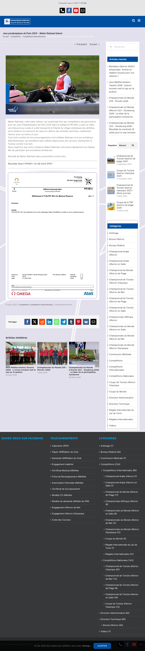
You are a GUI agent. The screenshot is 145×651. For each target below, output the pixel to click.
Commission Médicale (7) (113, 458)
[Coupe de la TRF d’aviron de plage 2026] (111, 204)
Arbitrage (114, 233)
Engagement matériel (62, 464)
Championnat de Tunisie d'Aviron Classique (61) (121, 568)
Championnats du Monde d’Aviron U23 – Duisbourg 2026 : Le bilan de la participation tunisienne (52, 371)
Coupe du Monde (117, 391)
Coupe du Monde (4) (115, 538)
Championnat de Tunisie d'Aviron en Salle (121, 309)
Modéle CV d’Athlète (62, 495)
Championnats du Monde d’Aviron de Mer (121, 337)
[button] (8, 360)
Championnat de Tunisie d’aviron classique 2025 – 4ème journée (125, 189)
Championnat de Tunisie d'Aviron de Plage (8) (121, 587)
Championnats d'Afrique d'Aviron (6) (121, 503)
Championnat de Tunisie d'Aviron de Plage (121, 300)
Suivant (93, 44)
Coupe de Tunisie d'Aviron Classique (122, 384)
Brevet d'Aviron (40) (113, 625)
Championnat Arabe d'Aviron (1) (121, 476)
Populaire (112, 145)
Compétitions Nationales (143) (118, 560)
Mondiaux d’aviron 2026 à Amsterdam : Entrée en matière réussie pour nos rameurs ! (81, 371)
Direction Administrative (121, 397)
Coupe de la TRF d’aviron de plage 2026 (125, 205)
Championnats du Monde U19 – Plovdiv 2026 (21, 368)
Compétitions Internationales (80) (120, 470)
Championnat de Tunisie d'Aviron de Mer (121, 290)
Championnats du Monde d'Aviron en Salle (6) (122, 512)
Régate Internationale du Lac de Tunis (121, 412)
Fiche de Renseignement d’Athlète (69, 476)
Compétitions (24, 305)
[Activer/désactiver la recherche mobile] (133, 20)
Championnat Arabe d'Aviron (119, 253)
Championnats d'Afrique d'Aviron (121, 319)
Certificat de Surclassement (66, 489)
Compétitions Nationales (121, 376)
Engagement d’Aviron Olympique (68, 513)
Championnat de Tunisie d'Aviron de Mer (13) (121, 577)
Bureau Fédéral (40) (111, 452)
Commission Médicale (120, 354)
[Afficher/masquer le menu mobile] (139, 20)
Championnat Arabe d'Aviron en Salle (119, 262)
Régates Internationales (121, 419)
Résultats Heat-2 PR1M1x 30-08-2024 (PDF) (30, 163)
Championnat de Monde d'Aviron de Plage (121, 272)
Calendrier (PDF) (60, 445)
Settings (86, 646)
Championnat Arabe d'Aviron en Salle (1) (121, 484)
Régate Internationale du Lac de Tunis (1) (121, 546)
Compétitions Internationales (41, 305)
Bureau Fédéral (116, 245)
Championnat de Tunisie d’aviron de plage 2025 (126, 159)
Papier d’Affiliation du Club (65, 452)
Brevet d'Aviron (116, 239)
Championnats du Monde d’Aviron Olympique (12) (122, 531)
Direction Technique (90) (113, 619)
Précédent (81, 44)
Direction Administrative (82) (115, 613)
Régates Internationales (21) (119, 554)
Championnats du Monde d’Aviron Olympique (121, 347)
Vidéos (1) (106, 631)
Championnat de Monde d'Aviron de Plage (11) (121, 493)
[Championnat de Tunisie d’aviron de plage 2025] (111, 158)
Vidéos (112, 425)
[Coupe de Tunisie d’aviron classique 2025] (111, 172)
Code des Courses (61, 519)
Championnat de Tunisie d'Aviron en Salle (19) (121, 596)
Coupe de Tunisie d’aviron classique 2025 (125, 173)
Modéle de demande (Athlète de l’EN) (70, 501)
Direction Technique (119, 404)
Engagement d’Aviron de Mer (66, 507)
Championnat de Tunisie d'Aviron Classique (121, 281)
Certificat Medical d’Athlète (65, 470)
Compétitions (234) (110, 464)
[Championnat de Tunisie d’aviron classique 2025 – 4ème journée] (111, 188)
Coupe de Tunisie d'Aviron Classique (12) (118, 605)
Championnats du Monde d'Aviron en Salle (121, 328)
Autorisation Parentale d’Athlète (67, 482)
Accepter (102, 646)
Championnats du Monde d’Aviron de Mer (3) (122, 522)
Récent (122, 145)
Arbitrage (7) (107, 445)
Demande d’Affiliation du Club (66, 458)
